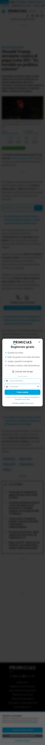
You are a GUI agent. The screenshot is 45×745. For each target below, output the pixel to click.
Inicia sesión (29, 403)
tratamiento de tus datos (22, 399)
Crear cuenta (22, 392)
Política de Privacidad (30, 397)
